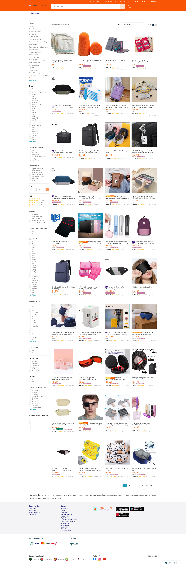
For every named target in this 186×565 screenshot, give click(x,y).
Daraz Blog (64, 512)
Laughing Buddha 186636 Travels (116, 495)
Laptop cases (33, 37)
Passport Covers (34, 62)
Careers (63, 510)
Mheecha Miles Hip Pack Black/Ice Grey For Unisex (115, 288)
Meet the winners (66, 525)
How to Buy (32, 510)
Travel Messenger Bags (37, 73)
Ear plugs (32, 26)
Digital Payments (66, 518)
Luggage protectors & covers (39, 75)
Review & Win (65, 523)
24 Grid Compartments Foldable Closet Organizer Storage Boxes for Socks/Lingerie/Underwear (143, 198)
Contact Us (32, 514)
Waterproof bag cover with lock (142, 378)
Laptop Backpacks (35, 52)
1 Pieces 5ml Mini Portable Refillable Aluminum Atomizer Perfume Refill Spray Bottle (142, 424)
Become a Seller (110, 1)
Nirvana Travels (137, 495)
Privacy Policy (65, 516)
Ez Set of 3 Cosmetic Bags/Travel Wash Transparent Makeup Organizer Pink (63, 379)
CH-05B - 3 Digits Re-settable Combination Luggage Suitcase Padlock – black (142, 152)
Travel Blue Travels (69, 495)
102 (151, 485)
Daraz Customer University (69, 519)
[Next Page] (156, 485)
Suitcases (32, 68)
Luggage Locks (34, 65)
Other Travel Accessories (37, 29)
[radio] (30, 199)
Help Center (32, 509)
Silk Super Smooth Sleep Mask (142, 287)
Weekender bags (34, 55)
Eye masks (32, 34)
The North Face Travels (51, 498)
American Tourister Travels (50, 495)
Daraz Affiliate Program (68, 521)
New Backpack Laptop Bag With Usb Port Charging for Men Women (89, 152)
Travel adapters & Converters (39, 47)
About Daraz (64, 509)
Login (136, 1)
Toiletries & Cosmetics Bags (38, 42)
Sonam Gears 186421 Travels (90, 495)
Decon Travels (35, 498)
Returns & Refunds (34, 512)
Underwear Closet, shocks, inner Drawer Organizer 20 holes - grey (116, 424)
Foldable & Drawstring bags (38, 60)
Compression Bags (35, 39)
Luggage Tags (33, 70)
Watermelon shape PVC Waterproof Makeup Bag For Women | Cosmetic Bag (88, 379)
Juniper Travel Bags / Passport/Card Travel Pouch (141, 61)
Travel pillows (33, 49)
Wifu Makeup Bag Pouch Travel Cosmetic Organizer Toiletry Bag (89, 197)
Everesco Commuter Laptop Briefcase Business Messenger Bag (63, 152)
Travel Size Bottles (35, 31)
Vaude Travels (151, 495)
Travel (31, 78)
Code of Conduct (66, 530)
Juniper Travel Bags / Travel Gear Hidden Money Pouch (63, 424)
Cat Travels (33, 495)
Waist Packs (33, 44)
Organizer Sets (34, 57)
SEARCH (122, 6)
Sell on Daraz (65, 529)
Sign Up (144, 1)
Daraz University (66, 527)
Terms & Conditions (66, 514)
